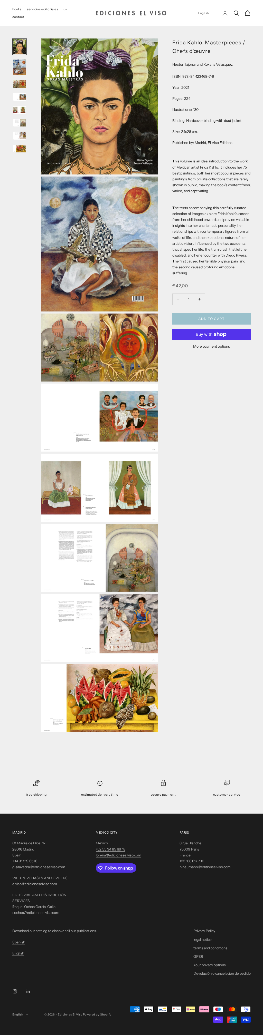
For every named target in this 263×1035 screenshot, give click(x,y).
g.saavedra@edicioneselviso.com (38, 867)
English (203, 13)
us (65, 9)
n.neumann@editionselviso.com (205, 867)
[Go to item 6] (19, 122)
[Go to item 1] (19, 46)
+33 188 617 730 (192, 861)
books (17, 9)
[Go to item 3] (19, 84)
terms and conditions (210, 948)
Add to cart (211, 319)
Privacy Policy (204, 931)
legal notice (202, 939)
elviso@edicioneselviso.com (34, 884)
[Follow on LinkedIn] (28, 991)
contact (18, 17)
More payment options (211, 346)
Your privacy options (209, 965)
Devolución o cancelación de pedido (222, 973)
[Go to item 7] (19, 135)
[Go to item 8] (19, 148)
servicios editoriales (42, 9)
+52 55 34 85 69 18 (110, 849)
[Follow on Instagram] (14, 991)
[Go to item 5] (19, 109)
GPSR (198, 956)
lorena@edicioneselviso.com (118, 855)
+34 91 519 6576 (24, 861)
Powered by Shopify (97, 1014)
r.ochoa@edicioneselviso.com (35, 912)
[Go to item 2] (19, 67)
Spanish (18, 942)
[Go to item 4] (19, 97)
